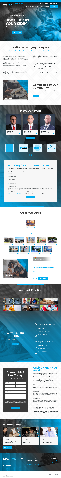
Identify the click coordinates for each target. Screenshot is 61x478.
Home (22, 460)
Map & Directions (29, 464)
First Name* (7, 382)
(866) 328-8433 (40, 68)
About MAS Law (23, 462)
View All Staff (30, 138)
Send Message (15, 408)
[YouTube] (50, 462)
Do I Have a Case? (17, 32)
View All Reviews (42, 278)
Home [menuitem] (23, 6)
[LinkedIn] (52, 460)
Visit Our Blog (7, 447)
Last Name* (17, 382)
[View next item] (57, 125)
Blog (26, 3)
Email (17, 385)
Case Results (30, 197)
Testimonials (21, 3)
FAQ (29, 3)
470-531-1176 (37, 460)
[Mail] (52, 462)
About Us (36, 95)
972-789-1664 (29, 460)
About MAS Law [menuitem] (28, 6)
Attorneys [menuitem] (34, 6)
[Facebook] (50, 460)
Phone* (6, 385)
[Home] (7, 5)
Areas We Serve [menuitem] (40, 6)
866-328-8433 (54, 3)
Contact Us (54, 6)
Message (6, 394)
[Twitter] (54, 460)
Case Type (6, 388)
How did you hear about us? (9, 391)
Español (16, 3)
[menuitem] (4, 476)
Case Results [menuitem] (46, 6)
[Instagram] (56, 460)
